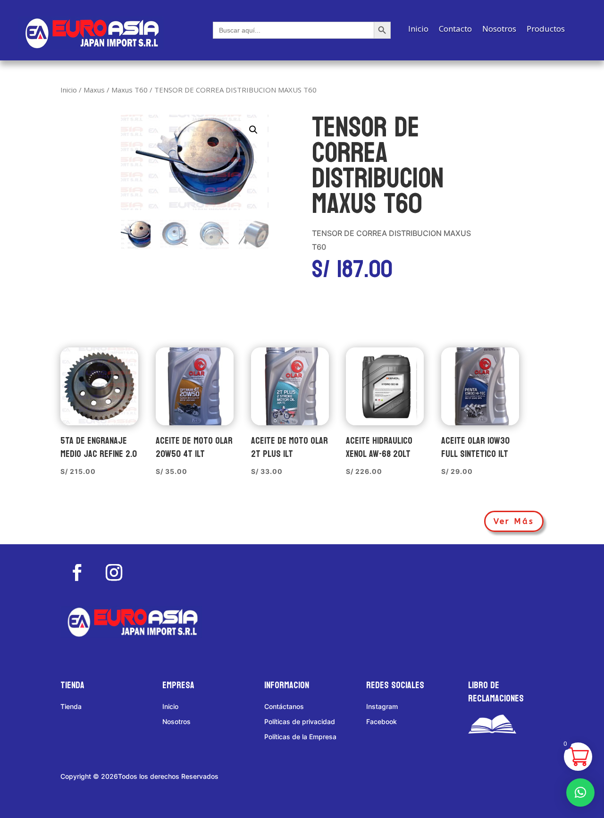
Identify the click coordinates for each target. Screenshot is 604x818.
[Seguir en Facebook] (76, 572)
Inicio (418, 29)
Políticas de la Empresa (300, 737)
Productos (546, 29)
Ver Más (514, 521)
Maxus (94, 89)
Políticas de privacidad (299, 721)
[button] (253, 129)
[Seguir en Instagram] (113, 572)
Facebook (381, 721)
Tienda (71, 706)
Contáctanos (284, 706)
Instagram (382, 706)
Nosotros (499, 29)
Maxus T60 (129, 89)
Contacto (455, 29)
